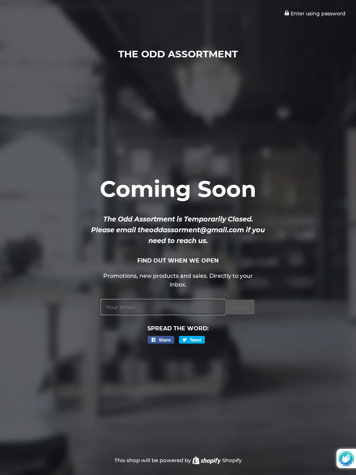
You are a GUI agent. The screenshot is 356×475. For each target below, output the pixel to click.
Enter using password (317, 13)
